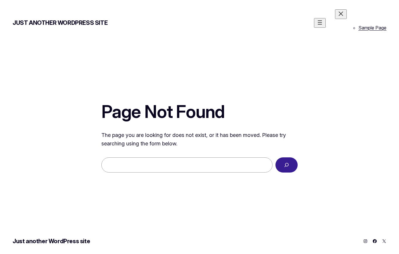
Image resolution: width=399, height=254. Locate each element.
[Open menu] (320, 23)
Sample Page (372, 28)
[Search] (286, 165)
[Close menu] (341, 14)
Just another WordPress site (60, 22)
